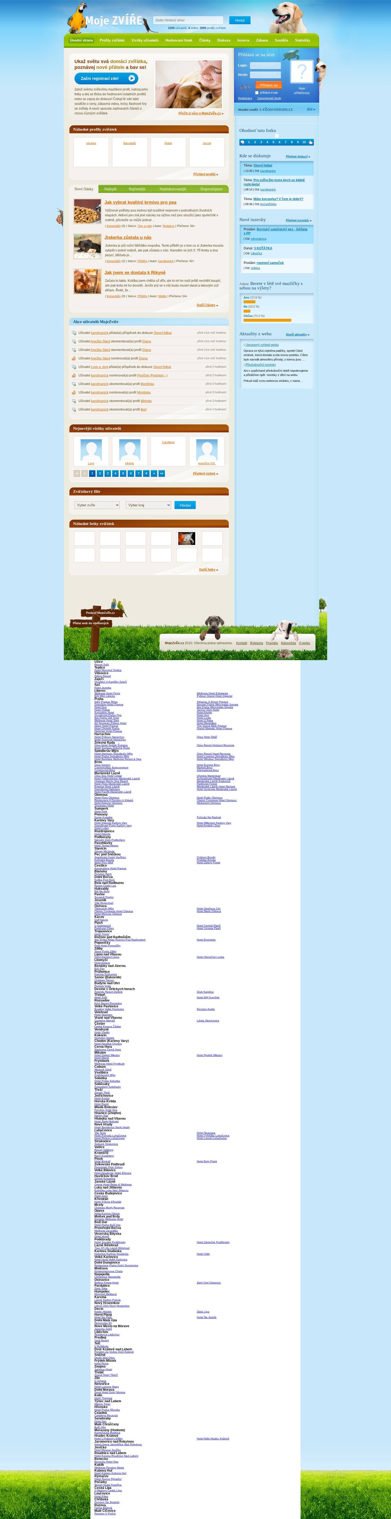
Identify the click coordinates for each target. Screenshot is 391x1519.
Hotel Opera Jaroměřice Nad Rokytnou (118, 1444)
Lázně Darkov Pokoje (107, 1299)
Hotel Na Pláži (103, 1317)
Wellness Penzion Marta (109, 1467)
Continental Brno (104, 770)
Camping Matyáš (104, 1020)
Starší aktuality (296, 334)
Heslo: (243, 75)
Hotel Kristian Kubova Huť (110, 1473)
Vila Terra (100, 1132)
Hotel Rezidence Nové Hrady (112, 1127)
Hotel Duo (100, 707)
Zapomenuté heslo (269, 98)
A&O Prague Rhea (106, 701)
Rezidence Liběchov (106, 1334)
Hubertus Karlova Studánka (111, 1253)
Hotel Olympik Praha (106, 728)
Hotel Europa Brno (208, 764)
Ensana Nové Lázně (107, 786)
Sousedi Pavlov (104, 897)
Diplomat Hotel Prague (108, 731)
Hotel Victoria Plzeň (209, 928)
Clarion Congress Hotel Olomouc (217, 800)
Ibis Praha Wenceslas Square (215, 707)
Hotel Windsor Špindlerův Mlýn (215, 759)
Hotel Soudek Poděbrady (110, 1242)
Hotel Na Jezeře (207, 1317)
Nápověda (288, 643)
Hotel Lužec (101, 828)
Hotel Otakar (102, 709)
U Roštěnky (101, 1346)
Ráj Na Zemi (101, 891)
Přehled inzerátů (297, 220)
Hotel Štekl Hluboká (106, 1121)
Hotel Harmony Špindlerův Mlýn (113, 753)
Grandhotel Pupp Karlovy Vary (113, 825)
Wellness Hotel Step (106, 720)
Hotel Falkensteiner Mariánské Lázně (117, 778)
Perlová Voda (102, 985)
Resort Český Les (105, 885)
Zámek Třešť (102, 1092)
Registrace (245, 98)
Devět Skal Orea (104, 1357)
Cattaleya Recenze (106, 1415)
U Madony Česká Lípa (108, 1490)
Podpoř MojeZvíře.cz (100, 612)
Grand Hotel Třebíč (106, 1374)
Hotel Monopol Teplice (108, 670)
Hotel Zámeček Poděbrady (213, 1242)
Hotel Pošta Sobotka (107, 1080)
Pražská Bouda (206, 859)
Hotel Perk (100, 811)
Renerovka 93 (103, 1323)
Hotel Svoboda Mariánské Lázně (217, 789)
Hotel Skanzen (103, 1014)
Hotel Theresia (103, 1398)
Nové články (83, 189)
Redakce (168, 225)
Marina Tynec (102, 1403)
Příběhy (143, 261)
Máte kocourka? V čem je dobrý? (278, 199)
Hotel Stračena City (209, 908)
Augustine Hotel (104, 712)
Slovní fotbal (163, 333)
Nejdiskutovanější (173, 189)
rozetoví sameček (270, 263)
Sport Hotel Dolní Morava (109, 1392)
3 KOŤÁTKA (263, 248)
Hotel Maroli (101, 1057)
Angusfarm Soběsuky (107, 1086)
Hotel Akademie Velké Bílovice (112, 1173)
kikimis (129, 463)
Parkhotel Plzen (104, 928)
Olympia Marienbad (209, 775)
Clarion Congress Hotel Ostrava (113, 911)
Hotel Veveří (101, 1236)
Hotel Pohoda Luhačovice (110, 1135)
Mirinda (146, 401)
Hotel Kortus (102, 1098)
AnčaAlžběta (268, 204)
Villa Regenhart (103, 902)
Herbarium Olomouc (209, 802)
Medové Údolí (102, 1069)
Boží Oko (100, 1427)
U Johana (100, 1380)
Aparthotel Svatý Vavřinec (110, 857)
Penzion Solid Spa (105, 1109)
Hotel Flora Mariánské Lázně (112, 783)
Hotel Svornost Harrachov (110, 739)
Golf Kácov (101, 919)
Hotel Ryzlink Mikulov (209, 1055)
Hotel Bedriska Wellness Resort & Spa (117, 759)
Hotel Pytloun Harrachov (109, 736)
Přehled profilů (204, 174)
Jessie (207, 143)
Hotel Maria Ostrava (209, 911)
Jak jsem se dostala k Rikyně (135, 272)
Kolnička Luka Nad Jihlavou (111, 1190)
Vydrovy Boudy (206, 857)
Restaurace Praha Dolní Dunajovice (116, 1265)
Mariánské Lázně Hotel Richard (216, 786)
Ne (245, 306)
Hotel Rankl (101, 1104)
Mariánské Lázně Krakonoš (213, 781)
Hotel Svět (100, 997)
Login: (242, 65)
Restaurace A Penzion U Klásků (113, 800)
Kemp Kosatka (103, 817)
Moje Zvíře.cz (110, 18)
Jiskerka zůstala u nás (128, 237)
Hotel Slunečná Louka (210, 956)
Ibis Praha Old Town (106, 717)
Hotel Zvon (101, 1195)
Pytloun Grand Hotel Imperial (214, 695)
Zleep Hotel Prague (106, 725)
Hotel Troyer (101, 934)
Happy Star (101, 1115)
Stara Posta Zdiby (105, 951)
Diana (146, 341)
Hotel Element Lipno (106, 956)
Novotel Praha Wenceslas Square (217, 704)
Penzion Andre (206, 1009)
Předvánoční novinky (261, 365)
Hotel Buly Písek (207, 1161)
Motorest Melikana (105, 1294)
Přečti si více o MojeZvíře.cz (199, 113)
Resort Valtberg (103, 1149)
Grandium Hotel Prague (108, 704)
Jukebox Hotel (103, 1369)
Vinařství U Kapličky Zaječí (110, 681)
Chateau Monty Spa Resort (111, 781)
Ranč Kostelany (104, 1155)
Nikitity (162, 296)
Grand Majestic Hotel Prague (214, 728)
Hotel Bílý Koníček (208, 997)
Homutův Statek (104, 1037)
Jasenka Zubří (103, 1328)
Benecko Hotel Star (106, 1461)
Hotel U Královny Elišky (108, 1438)
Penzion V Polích (105, 1513)
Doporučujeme (212, 189)
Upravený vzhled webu (262, 345)
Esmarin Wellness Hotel (108, 1219)
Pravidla (272, 643)
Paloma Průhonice (105, 974)
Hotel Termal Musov (106, 845)
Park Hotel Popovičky (107, 945)
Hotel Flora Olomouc (106, 797)
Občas (248, 315)
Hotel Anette (204, 712)
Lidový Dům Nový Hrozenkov (112, 1305)
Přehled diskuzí (296, 156)
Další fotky (207, 570)
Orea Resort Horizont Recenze (215, 745)
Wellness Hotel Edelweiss (212, 693)
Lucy (91, 463)
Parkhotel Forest (207, 783)
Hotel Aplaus (102, 962)
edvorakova (258, 238)
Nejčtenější (137, 189)
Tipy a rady (145, 225)
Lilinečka (256, 253)
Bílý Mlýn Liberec (104, 695)
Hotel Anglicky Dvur (208, 825)
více (310, 108)
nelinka (255, 268)
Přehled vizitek (204, 473)
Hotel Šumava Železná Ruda (112, 747)
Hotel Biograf (102, 1161)
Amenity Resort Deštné (108, 991)
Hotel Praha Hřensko (107, 1409)
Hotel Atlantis (102, 834)
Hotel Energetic (206, 939)
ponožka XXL (206, 463)
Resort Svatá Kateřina (108, 1484)
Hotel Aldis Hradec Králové (213, 1438)
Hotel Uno (203, 715)
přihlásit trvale (269, 92)
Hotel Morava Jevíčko (107, 1449)
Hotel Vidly (203, 1253)
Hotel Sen (100, 1421)
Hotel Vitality (102, 1032)
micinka (91, 143)
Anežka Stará (100, 341)
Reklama (256, 643)
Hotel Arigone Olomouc (108, 802)
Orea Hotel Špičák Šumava (111, 745)
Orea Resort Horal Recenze (214, 753)
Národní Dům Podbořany (109, 839)
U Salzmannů (102, 925)
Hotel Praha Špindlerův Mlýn (111, 756)
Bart (144, 409)
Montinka (147, 384)
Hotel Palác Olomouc (210, 797)
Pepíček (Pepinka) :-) (152, 375)
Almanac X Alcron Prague (212, 701)
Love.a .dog (99, 367)
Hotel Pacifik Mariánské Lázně (112, 791)
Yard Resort (101, 1340)
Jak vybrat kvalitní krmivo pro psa (140, 202)
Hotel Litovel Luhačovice (212, 1138)
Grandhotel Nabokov (107, 789)
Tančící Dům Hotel (208, 709)
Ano (246, 297)
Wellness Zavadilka (106, 1230)
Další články (206, 305)
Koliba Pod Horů (104, 879)
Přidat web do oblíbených (91, 623)
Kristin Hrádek (102, 1311)
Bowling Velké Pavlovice (109, 1009)
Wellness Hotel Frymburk (109, 1063)
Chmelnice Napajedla (107, 1276)
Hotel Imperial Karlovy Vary (110, 822)
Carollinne (168, 442)
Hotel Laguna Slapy (106, 1386)
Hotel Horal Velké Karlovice (110, 1259)
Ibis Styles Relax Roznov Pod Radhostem (119, 939)
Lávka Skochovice (208, 1020)
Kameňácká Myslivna (107, 1432)
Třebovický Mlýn (104, 908)
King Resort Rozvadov (108, 1003)
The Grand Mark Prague (212, 725)
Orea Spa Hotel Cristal (108, 775)
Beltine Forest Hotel (106, 1282)
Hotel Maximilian (207, 723)
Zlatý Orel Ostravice (209, 1282)
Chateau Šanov (104, 980)
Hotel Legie (204, 717)
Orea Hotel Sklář (207, 736)
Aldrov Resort (102, 675)
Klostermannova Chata (108, 1271)
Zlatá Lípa (203, 1311)
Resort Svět (101, 664)
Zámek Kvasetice (104, 1178)
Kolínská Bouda (104, 859)
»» (161, 473)
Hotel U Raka (205, 720)
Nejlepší (110, 189)
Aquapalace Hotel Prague (110, 868)
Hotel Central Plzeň (209, 925)
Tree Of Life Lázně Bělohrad (112, 1248)
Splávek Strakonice (106, 1144)
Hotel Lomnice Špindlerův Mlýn (216, 756)
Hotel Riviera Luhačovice (109, 1138)
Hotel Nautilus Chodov (108, 1043)
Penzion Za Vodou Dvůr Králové (114, 1351)
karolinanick (166, 261)
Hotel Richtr (101, 1363)
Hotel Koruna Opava (107, 1213)
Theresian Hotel (104, 805)
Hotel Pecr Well (103, 862)
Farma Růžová (103, 1507)
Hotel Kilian (101, 1496)
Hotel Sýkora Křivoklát (107, 1201)
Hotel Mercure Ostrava (108, 913)
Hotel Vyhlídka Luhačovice (213, 1135)
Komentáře (114, 225)
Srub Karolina (205, 991)
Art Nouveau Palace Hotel (110, 723)
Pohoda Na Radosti (209, 817)
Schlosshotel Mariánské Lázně (215, 778)
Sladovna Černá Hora (107, 1049)
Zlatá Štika (100, 1288)
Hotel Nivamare (206, 1132)
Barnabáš (129, 143)
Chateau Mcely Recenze (109, 1207)
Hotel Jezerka (102, 687)
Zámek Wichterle (104, 851)
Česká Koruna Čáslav (107, 1026)
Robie (168, 143)
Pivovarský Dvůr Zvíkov (108, 1167)
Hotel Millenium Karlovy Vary (214, 822)
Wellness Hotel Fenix (107, 693)
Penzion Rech (103, 873)
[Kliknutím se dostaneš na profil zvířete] (277, 136)
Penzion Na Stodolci (106, 1502)
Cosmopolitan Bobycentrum (111, 767)
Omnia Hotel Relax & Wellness (113, 1184)
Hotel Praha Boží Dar (107, 1224)
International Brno (208, 770)
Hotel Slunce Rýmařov (108, 1478)
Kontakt (241, 643)
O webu (304, 643)
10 (304, 142)
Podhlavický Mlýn (104, 1075)
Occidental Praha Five (108, 715)
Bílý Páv (99, 968)
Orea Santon (102, 764)
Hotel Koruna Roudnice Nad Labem (116, 1455)
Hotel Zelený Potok (208, 862)
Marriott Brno (205, 767)
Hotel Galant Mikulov (107, 1055)
